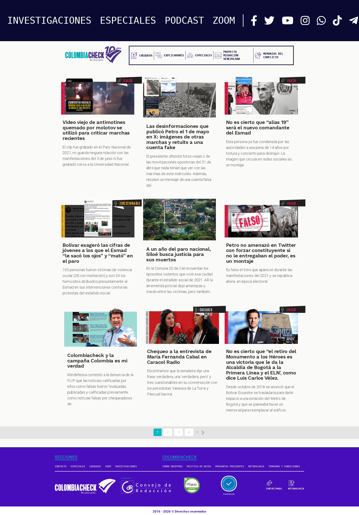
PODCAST (184, 20)
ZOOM (224, 20)
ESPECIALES (128, 20)
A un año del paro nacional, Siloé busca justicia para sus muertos (178, 254)
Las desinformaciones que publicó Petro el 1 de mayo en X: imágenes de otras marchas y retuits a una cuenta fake (177, 136)
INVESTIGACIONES (49, 20)
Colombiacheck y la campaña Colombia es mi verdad (97, 360)
